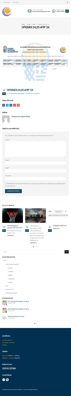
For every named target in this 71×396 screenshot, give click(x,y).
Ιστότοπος (8, 175)
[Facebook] (67, 2)
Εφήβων (10, 275)
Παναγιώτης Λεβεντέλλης (17, 93)
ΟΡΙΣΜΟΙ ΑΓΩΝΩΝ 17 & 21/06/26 (16, 316)
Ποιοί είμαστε (6, 2)
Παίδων (10, 282)
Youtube (7, 379)
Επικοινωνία (16, 2)
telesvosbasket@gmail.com (41, 11)
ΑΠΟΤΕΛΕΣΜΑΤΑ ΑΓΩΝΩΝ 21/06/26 (17, 309)
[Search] (67, 252)
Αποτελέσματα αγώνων (12, 264)
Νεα (29, 93)
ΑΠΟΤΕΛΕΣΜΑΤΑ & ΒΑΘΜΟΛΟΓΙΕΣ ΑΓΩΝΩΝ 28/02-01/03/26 (59, 229)
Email (18, 105)
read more (10, 242)
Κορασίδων (11, 279)
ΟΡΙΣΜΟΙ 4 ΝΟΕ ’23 (36, 226)
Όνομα (7, 160)
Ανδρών (10, 268)
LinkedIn (11, 105)
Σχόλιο (7, 140)
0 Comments (36, 93)
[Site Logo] (6, 11)
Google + (14, 105)
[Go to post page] (12, 215)
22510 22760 (60, 11)
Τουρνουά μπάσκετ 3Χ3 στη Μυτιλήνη (18, 301)
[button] (67, 11)
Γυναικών (10, 271)
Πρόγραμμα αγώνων (11, 293)
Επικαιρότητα (10, 289)
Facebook (3, 105)
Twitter (7, 105)
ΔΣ (7, 285)
